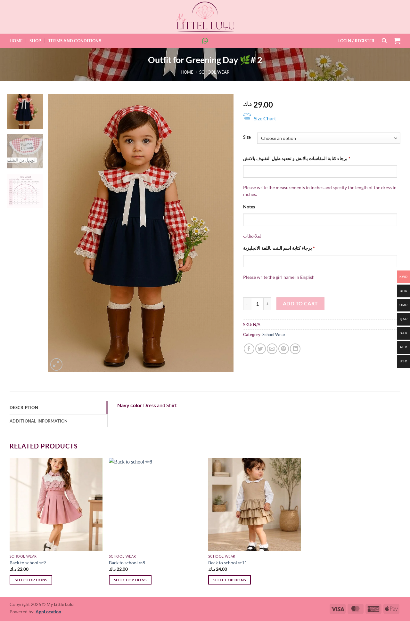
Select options (31, 580)
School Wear (214, 72)
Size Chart (265, 118)
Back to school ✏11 (227, 562)
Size (247, 137)
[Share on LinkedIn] (295, 348)
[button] (356, 41)
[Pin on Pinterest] (283, 348)
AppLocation (48, 611)
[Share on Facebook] (249, 348)
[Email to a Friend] (272, 348)
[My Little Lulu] (205, 17)
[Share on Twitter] (260, 348)
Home (16, 40)
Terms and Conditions (74, 40)
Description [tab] (24, 407)
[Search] (384, 41)
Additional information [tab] (39, 420)
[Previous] (59, 233)
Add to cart (300, 303)
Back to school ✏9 (28, 562)
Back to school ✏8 (127, 562)
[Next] (222, 233)
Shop (35, 40)
